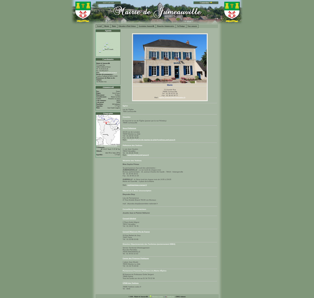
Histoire (106, 26)
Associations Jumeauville (146, 26)
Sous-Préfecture (129, 128)
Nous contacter (192, 26)
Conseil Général (129, 218)
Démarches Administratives (165, 26)
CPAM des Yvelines (131, 283)
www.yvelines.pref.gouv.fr (138, 155)
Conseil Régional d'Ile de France (136, 232)
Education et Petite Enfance (127, 26)
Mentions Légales (157, 297)
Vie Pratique (181, 26)
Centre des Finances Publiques (136, 258)
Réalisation (170, 297)
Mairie (114, 26)
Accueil (99, 26)
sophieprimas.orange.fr (137, 185)
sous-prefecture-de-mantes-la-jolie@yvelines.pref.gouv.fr (151, 140)
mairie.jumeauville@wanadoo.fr (172, 97)
